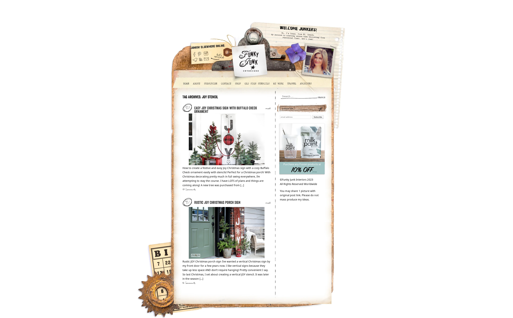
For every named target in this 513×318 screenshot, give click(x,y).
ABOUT (196, 83)
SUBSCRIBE (210, 83)
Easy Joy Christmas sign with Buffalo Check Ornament (225, 110)
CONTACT (226, 83)
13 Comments (189, 189)
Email (206, 61)
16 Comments (188, 283)
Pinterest (199, 53)
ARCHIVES (306, 83)
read (268, 108)
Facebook (194, 53)
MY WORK (278, 83)
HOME (186, 83)
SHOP (238, 83)
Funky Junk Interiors (249, 59)
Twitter (195, 61)
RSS (200, 61)
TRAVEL (291, 83)
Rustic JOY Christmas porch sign (217, 202)
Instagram (206, 53)
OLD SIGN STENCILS (256, 83)
